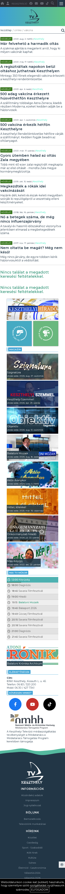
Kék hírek (32, 852)
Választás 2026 (32, 877)
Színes (32, 862)
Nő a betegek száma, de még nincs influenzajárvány (27, 219)
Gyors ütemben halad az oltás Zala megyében (28, 157)
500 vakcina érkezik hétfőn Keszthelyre (25, 127)
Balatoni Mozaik (29, 602)
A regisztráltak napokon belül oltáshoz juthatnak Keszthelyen (29, 69)
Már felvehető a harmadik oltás (29, 44)
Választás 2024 (32, 872)
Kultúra (32, 857)
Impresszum (32, 800)
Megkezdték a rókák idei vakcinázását (23, 188)
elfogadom (39, 889)
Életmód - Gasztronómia (32, 867)
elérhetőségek (19, 672)
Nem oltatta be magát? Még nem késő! (31, 250)
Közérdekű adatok (32, 795)
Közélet (6, 39)
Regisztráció (19, 4)
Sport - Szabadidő (32, 847)
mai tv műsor (18, 572)
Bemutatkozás (32, 818)
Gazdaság (32, 842)
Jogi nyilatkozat (32, 805)
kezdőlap (6, 30)
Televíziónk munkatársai (32, 824)
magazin (15, 349)
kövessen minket (20, 692)
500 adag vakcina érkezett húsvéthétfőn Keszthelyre (24, 96)
